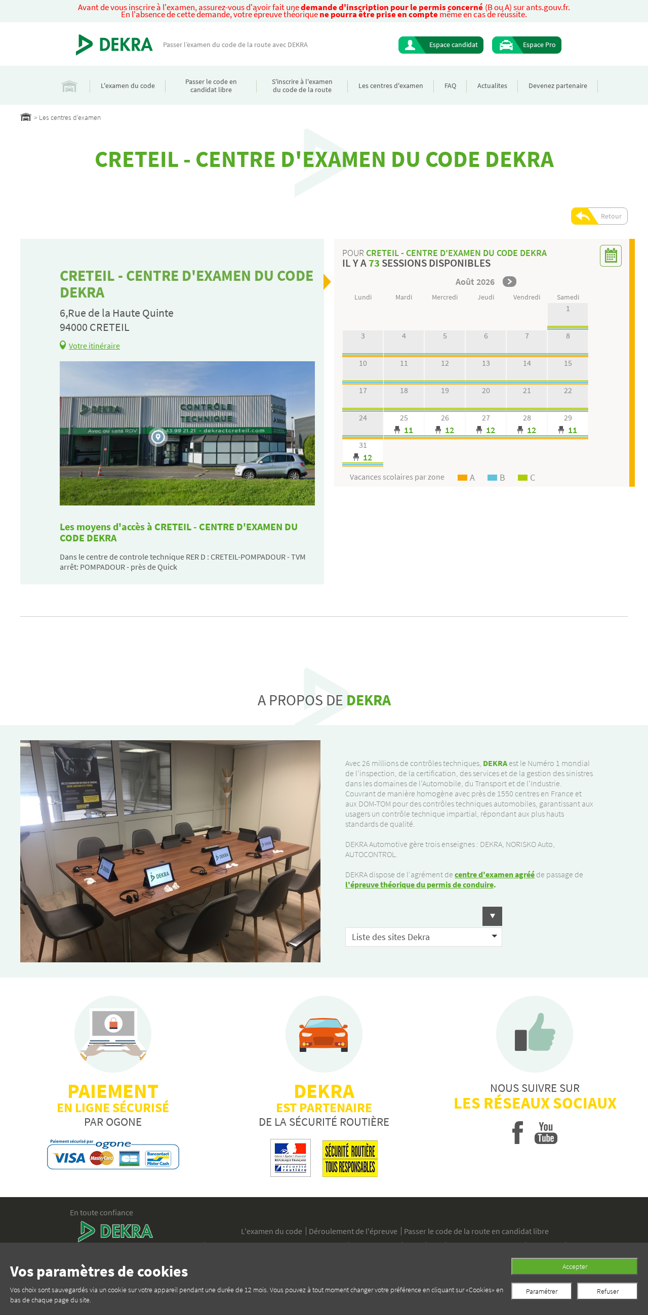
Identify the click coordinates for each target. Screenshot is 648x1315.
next (509, 281)
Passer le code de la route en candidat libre (476, 1231)
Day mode (404, 425)
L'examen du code (128, 85)
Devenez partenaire (558, 85)
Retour (611, 216)
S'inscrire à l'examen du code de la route (302, 85)
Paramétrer (541, 1291)
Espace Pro (539, 44)
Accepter (574, 1266)
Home (25, 117)
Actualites (492, 85)
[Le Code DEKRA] (114, 45)
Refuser (608, 1291)
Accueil (69, 85)
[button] (423, 916)
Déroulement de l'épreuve (353, 1231)
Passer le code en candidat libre (211, 85)
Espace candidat (453, 44)
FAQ (450, 85)
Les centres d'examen (390, 85)
